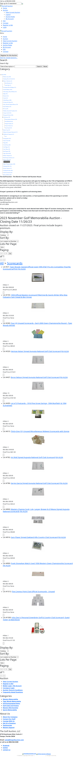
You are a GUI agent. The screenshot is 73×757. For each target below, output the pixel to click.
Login (5, 27)
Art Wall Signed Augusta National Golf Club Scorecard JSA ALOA (37, 457)
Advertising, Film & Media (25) (10, 91)
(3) (5, 136)
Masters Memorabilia (10, 699)
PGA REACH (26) (9, 121)
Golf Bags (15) (6, 147)
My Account (10, 19)
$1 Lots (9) (5, 108)
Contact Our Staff (9, 719)
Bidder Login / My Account (12, 686)
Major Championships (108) (9, 164)
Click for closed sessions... (8, 58)
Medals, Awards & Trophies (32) (10, 110)
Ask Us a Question (9, 723)
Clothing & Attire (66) (8, 170)
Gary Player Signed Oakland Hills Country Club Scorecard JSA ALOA (38, 537)
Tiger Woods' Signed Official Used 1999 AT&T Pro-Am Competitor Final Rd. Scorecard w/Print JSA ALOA (37, 268)
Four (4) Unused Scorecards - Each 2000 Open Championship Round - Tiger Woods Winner (37, 324)
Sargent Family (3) (9, 123)
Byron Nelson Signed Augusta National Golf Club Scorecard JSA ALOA (39, 377)
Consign (5, 23)
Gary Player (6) (6, 149)
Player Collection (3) (7, 81)
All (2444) (4, 74)
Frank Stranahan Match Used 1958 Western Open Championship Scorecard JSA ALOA (38, 564)
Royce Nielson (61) (7, 174)
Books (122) (6, 95)
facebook (6, 746)
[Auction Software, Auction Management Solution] (29, 754)
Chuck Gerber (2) (9, 125)
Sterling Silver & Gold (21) (9, 78)
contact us (6, 750)
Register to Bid (8, 25)
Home (5, 8)
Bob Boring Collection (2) (8, 157)
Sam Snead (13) (8, 127)
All (2, 263)
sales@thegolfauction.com (14, 740)
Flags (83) (5, 142)
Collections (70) (6, 117)
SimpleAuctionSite (40, 755)
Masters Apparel (8, 728)
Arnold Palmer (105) (7, 89)
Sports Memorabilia (10, 710)
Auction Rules (10, 17)
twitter (5, 748)
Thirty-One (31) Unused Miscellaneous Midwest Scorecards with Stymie (40, 431)
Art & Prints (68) (7, 144)
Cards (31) (5, 98)
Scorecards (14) (6, 161)
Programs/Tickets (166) (8, 115)
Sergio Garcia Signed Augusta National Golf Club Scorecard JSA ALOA (39, 483)
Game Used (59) (6, 140)
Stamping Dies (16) (7, 166)
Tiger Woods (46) (7, 153)
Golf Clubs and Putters (11, 706)
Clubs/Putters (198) (7, 100)
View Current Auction (13, 12)
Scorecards (14, 263)
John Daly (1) (8, 85)
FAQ (4, 21)
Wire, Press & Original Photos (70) (10, 104)
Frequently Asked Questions (13, 692)
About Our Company (10, 717)
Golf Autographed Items (11, 703)
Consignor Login (9, 688)
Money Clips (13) (7, 159)
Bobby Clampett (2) (7, 155)
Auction (5, 10)
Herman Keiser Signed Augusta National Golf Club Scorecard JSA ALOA (40, 351)
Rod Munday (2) (8, 83)
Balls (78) (5, 93)
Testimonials (7, 725)
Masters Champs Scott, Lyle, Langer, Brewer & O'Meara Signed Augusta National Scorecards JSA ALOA (36, 510)
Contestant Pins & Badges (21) (9, 87)
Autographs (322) (7, 138)
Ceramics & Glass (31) (8, 102)
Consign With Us (9, 721)
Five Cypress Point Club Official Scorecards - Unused (33, 591)
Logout (8, 15)
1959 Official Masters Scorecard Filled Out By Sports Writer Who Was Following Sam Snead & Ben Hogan (35, 296)
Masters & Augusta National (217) (10, 132)
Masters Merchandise (10, 708)
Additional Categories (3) (8, 134)
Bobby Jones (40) (7, 76)
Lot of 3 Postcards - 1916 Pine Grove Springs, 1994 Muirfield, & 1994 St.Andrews (34, 404)
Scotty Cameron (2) (7, 168)
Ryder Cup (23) (6, 130)
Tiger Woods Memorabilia (12, 701)
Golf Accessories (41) (7, 172)
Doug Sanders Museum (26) (11, 119)
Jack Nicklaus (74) (7, 106)
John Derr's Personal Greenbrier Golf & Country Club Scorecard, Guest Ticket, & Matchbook (36, 618)
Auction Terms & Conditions (13, 690)
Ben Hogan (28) (6, 151)
